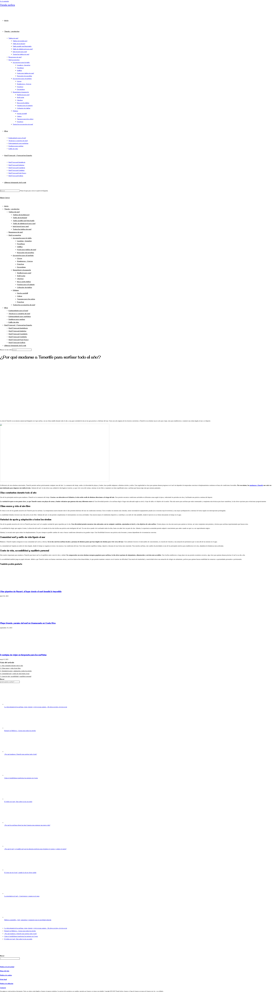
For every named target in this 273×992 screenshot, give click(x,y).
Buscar (2, 679)
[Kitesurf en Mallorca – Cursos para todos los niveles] (20, 728)
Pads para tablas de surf (26, 250)
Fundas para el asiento (26, 284)
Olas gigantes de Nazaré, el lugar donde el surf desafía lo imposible (31, 591)
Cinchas (20, 279)
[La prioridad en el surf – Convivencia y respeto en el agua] (20, 893)
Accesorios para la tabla (22, 238)
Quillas (20, 247)
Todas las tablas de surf (22, 229)
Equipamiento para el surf (18, 311)
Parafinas (21, 244)
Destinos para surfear (17, 319)
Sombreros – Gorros (25, 261)
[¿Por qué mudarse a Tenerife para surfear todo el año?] (20, 751)
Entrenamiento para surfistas (20, 316)
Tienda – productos (11, 209)
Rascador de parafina (25, 253)
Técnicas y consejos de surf (19, 314)
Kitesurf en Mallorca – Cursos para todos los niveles (20, 730)
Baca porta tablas (24, 282)
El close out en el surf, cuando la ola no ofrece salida (20, 872)
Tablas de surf (14, 212)
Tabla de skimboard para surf (24, 223)
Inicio (6, 206)
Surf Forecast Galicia (17, 342)
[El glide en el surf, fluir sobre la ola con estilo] (20, 799)
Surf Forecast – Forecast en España (18, 325)
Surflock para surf (24, 273)
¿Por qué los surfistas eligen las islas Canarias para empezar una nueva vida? (27, 825)
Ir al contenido (4, 1)
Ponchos (20, 264)
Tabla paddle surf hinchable (23, 221)
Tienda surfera (7, 5)
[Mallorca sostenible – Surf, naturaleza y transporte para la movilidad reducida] (20, 917)
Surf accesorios (15, 235)
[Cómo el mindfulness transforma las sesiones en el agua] (20, 775)
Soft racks (21, 276)
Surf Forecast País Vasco (18, 340)
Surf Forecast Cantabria (18, 334)
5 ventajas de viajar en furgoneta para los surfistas (23, 655)
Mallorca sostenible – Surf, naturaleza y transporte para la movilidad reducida (27, 920)
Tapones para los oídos (26, 299)
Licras (19, 258)
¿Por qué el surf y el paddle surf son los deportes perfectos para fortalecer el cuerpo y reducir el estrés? (35, 849)
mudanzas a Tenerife (256, 485)
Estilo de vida (14, 322)
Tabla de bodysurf (20, 218)
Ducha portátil (22, 293)
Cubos (19, 296)
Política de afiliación (6, 983)
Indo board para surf (21, 226)
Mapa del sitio (4, 971)
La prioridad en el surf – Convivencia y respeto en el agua (21, 896)
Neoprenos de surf (16, 232)
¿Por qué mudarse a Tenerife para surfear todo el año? (20, 754)
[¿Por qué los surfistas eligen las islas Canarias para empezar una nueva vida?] (20, 822)
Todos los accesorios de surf (24, 305)
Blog (6, 308)
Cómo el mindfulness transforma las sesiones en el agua (21, 778)
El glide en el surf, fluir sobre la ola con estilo (18, 801)
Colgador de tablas (24, 287)
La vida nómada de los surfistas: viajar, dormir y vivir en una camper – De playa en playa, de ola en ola (35, 707)
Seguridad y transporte (22, 270)
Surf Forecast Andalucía (18, 328)
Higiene (16, 290)
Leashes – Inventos (24, 241)
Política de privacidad (7, 967)
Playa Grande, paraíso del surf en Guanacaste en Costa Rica (28, 623)
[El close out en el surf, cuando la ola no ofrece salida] (20, 870)
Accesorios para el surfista (23, 255)
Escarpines (21, 267)
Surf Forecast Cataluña (18, 337)
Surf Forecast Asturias (17, 331)
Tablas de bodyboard (21, 215)
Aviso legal (3, 979)
